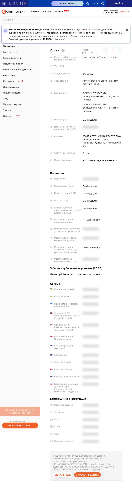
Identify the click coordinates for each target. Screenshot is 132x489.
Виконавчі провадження (17, 69)
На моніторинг (21, 425)
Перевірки (9, 46)
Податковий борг (13, 63)
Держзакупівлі (11, 87)
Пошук (9, 20)
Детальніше (63, 475)
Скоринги (8, 81)
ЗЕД (5, 98)
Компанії (35, 12)
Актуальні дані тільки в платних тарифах (20, 411)
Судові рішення (12, 58)
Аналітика (9, 75)
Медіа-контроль (12, 104)
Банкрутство (10, 52)
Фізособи (59, 12)
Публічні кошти (12, 92)
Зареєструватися (87, 475)
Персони (46, 12)
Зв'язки (7, 110)
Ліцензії (7, 116)
